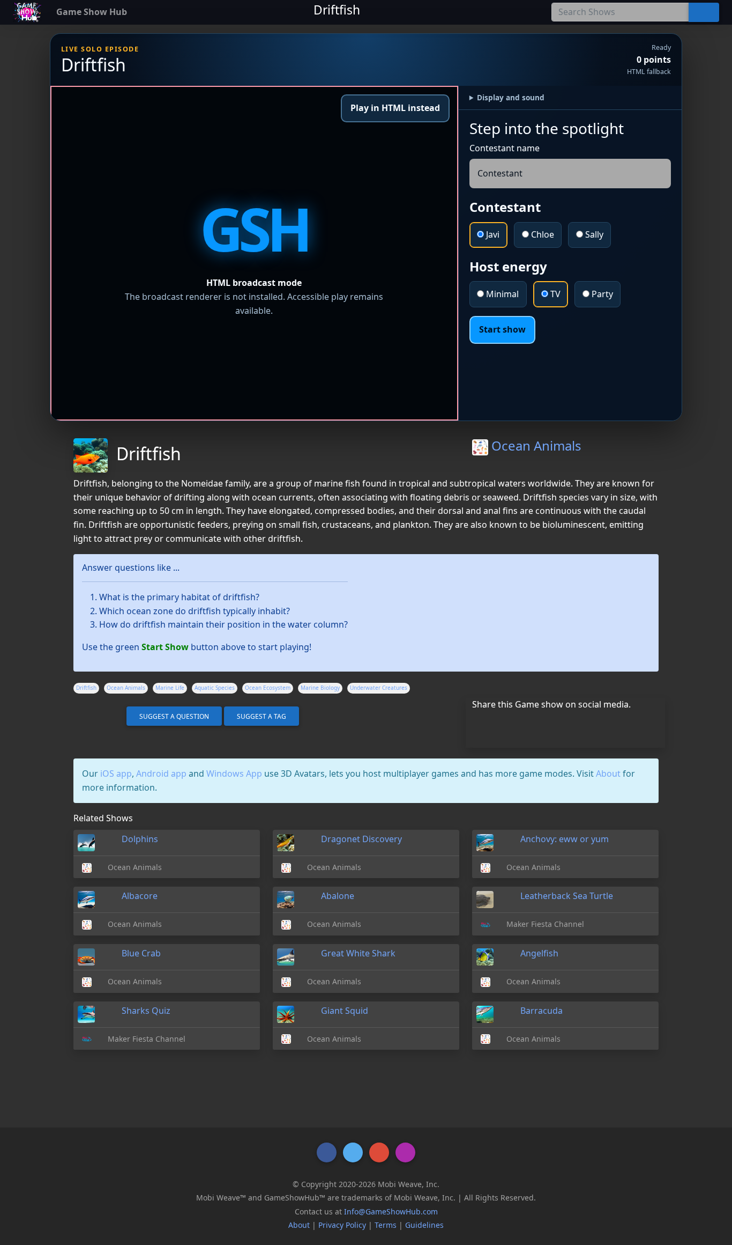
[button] (327, 1152)
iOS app (116, 773)
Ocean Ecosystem (267, 687)
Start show (502, 329)
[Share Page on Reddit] (590, 725)
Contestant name (504, 148)
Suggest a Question (174, 716)
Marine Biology (320, 687)
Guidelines (424, 1225)
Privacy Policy (342, 1225)
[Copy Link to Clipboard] (475, 725)
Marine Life (169, 687)
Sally (593, 234)
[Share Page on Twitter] (521, 725)
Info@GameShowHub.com (391, 1211)
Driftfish (86, 687)
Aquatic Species (215, 687)
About (608, 773)
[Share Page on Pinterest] (567, 725)
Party (601, 294)
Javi (491, 234)
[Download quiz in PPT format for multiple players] (97, 716)
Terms (386, 1225)
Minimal (501, 294)
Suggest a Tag (261, 716)
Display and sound (510, 97)
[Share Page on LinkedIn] (544, 725)
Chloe (541, 234)
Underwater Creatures (378, 687)
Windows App (234, 773)
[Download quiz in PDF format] (80, 716)
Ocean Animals (534, 445)
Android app (161, 773)
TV (554, 294)
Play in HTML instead (395, 108)
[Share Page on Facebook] (498, 725)
